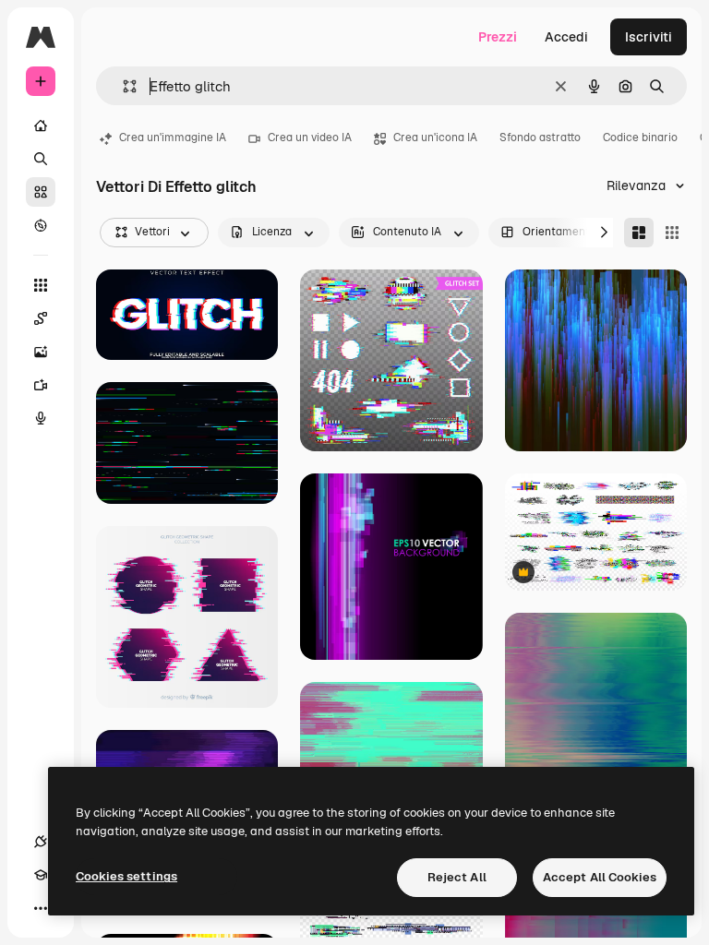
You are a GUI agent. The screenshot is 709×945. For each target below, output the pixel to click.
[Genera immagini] (40, 351)
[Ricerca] (40, 158)
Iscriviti (648, 37)
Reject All (457, 877)
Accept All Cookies (599, 877)
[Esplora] (40, 225)
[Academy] (40, 875)
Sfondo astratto (540, 137)
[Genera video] (40, 385)
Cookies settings (126, 876)
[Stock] (40, 192)
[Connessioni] (40, 841)
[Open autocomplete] (122, 86)
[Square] (672, 232)
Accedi (566, 37)
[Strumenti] (40, 285)
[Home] (40, 125)
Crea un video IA (310, 137)
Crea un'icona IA (435, 137)
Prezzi (497, 37)
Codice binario (640, 137)
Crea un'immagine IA (172, 137)
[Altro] (40, 908)
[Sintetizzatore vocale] (40, 418)
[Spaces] (40, 318)
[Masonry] (639, 232)
